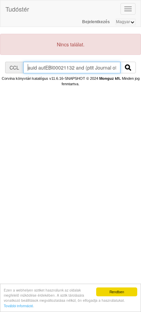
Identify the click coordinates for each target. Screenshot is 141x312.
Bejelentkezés (96, 21)
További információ (18, 305)
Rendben (117, 291)
